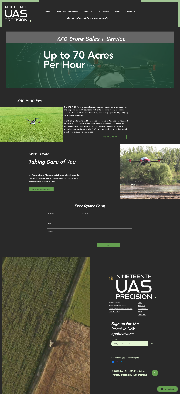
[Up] (155, 373)
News (140, 311)
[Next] (162, 66)
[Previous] (18, 66)
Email (49, 223)
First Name (50, 213)
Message (50, 231)
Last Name (85, 213)
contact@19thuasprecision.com (120, 308)
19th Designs (140, 375)
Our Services (143, 308)
